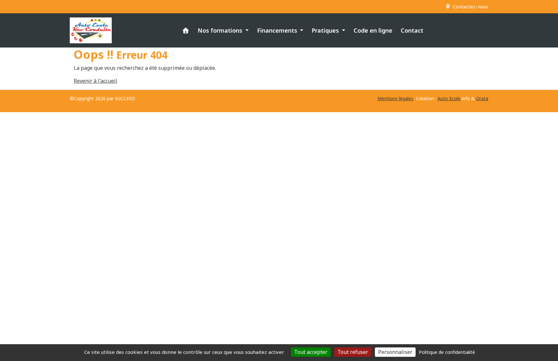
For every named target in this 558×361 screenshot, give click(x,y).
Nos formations (221, 30)
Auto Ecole (449, 98)
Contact (412, 30)
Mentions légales (395, 98)
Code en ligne (373, 30)
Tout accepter (310, 352)
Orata (482, 98)
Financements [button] (278, 30)
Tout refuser (352, 352)
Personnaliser (395, 352)
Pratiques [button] (326, 30)
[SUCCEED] (91, 30)
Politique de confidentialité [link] (447, 352)
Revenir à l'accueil (95, 80)
